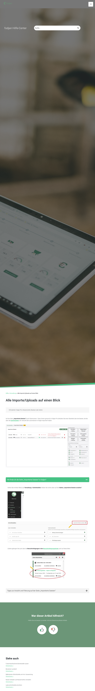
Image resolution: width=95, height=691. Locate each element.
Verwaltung (13, 393)
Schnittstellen (15, 420)
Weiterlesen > (9, 666)
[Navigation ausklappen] (90, 4)
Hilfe (7, 393)
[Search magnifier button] (78, 28)
